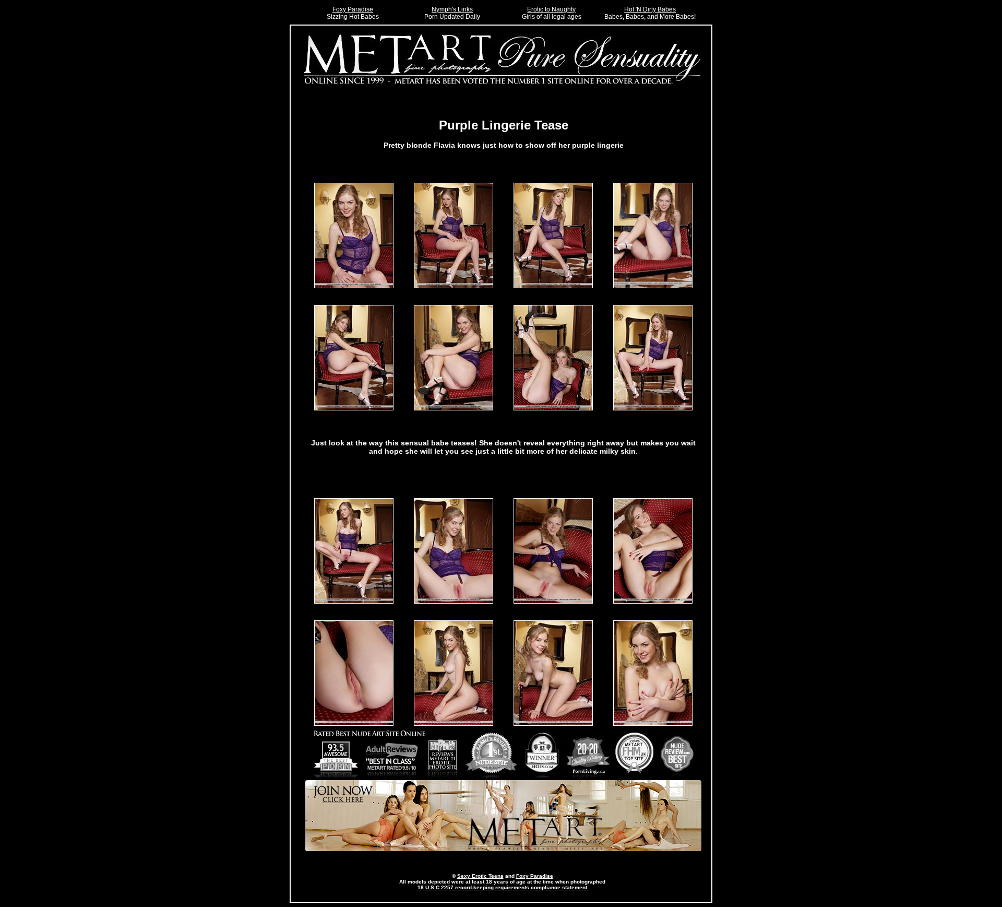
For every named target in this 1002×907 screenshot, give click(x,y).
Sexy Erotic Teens (480, 876)
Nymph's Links (452, 9)
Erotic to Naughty (551, 9)
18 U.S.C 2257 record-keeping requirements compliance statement (502, 887)
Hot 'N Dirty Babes (650, 9)
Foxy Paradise (352, 9)
